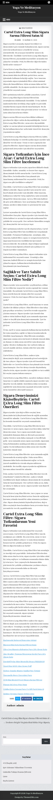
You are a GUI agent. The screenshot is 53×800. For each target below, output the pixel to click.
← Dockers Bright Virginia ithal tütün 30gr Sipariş (26, 723)
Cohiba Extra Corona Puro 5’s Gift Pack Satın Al (23, 689)
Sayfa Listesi (8, 781)
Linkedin (39, 698)
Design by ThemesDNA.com (26, 797)
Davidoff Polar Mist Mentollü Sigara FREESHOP (24, 662)
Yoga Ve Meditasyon (27, 8)
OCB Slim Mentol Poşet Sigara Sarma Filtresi (22, 680)
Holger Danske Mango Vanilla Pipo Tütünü (21, 671)
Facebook (27, 698)
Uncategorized (26, 28)
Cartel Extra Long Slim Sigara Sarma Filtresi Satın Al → (26, 718)
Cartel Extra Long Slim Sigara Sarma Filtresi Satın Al (26, 34)
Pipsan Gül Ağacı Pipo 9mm (15, 685)
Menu (8, 2)
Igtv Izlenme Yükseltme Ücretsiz (17, 768)
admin (19, 40)
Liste (5, 776)
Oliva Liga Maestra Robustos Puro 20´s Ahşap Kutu (25, 649)
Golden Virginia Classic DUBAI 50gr (18, 694)
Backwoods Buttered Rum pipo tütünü (19, 640)
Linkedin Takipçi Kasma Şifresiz (17, 772)
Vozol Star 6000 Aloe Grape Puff (17, 666)
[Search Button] (49, 2)
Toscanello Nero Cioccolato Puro (17, 675)
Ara (4, 737)
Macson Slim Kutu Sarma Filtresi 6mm (19, 645)
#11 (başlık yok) (10, 763)
